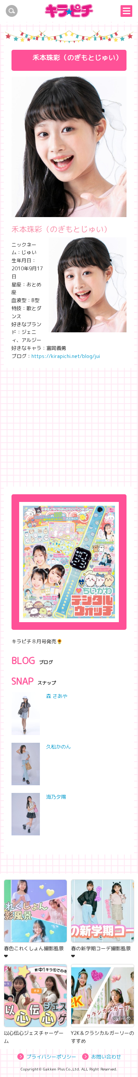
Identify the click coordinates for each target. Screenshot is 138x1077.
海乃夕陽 (56, 796)
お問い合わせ (106, 1056)
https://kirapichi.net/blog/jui (65, 356)
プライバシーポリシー (51, 1056)
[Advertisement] (69, 425)
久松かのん (58, 746)
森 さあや (56, 696)
